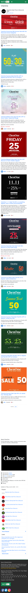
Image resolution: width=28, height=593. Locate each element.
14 (21, 575)
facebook (11, 474)
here (6, 476)
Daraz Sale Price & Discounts (11, 508)
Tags (22, 570)
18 (3, 576)
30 (26, 576)
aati (4, 45)
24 (14, 576)
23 (12, 576)
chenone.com (10, 13)
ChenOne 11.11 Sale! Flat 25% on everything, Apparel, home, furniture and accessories (13, 202)
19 (5, 576)
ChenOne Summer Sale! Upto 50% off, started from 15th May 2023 (13, 394)
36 (11, 578)
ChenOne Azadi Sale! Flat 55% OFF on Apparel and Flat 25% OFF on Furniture (13, 356)
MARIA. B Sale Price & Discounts (12, 527)
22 (10, 576)
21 (9, 576)
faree (5, 86)
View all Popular (5, 531)
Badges (25, 570)
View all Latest (5, 553)
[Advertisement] (14, 423)
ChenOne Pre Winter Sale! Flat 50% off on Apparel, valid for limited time (12, 278)
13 (19, 575)
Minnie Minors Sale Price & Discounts (13, 496)
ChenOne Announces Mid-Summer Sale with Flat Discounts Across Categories (14, 32)
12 (17, 575)
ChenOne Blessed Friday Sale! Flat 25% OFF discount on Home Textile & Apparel (13, 159)
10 (13, 575)
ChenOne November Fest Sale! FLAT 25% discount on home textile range (12, 246)
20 (7, 576)
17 (1, 576)
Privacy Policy (15, 570)
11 (15, 575)
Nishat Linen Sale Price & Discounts (12, 524)
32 (3, 578)
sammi (5, 128)
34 (7, 578)
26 (18, 576)
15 (23, 575)
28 (22, 576)
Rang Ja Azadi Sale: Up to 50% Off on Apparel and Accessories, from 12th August (12, 537)
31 (2, 578)
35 (9, 578)
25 (16, 576)
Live (19, 570)
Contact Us (10, 572)
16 (25, 575)
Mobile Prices (4, 572)
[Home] (7, 2)
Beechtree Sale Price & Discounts (12, 492)
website (10, 473)
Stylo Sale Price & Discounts (11, 516)
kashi (5, 286)
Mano (5, 258)
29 (24, 576)
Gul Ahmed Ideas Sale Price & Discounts (13, 512)
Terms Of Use (8, 570)
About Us (3, 570)
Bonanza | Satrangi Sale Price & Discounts (14, 500)
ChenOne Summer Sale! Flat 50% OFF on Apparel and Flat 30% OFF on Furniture (12, 76)
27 (20, 576)
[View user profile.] (2, 46)
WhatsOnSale (11, 580)
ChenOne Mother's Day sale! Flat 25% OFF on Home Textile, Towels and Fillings (13, 117)
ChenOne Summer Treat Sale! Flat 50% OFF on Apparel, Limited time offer (13, 317)
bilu (4, 402)
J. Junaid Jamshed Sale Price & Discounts (14, 504)
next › (16, 406)
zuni (5, 215)
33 (5, 578)
